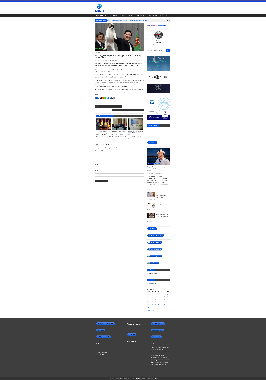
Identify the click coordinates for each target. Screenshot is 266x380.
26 (158, 304)
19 (158, 302)
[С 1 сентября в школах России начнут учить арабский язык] (151, 194)
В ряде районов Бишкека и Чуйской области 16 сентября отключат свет (128, 110)
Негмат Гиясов (106, 136)
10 (152, 299)
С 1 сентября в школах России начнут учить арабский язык (161, 195)
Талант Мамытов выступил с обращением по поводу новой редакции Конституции (103, 133)
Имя (96, 164)
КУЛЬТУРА (131, 15)
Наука (96, 48)
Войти (100, 347)
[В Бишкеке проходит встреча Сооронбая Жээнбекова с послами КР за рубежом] (119, 124)
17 (152, 302)
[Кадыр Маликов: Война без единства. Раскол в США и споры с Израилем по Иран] (158, 156)
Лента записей (102, 350)
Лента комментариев (103, 352)
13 (161, 299)
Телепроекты (133, 324)
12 (158, 299)
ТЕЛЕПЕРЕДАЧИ (112, 15)
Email (97, 170)
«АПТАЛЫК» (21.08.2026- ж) (114, 20)
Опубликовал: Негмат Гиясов (102, 60)
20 (161, 302)
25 (155, 304)
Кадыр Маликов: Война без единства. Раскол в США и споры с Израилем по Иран (158, 168)
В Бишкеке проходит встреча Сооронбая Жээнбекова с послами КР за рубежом (119, 133)
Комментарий (99, 150)
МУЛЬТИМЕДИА (140, 15)
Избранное (150, 163)
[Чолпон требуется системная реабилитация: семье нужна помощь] (151, 204)
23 (148, 304)
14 (164, 299)
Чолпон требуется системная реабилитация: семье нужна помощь (163, 205)
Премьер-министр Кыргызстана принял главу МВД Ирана (109, 106)
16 (148, 302)
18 (155, 302)
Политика (101, 48)
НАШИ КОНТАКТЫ (153, 15)
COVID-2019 (152, 228)
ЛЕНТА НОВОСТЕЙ (101, 15)
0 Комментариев (114, 60)
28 (164, 304)
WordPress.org (101, 354)
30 (148, 307)
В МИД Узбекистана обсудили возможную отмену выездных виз (135, 132)
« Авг (148, 310)
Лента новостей (156, 163)
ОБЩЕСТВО (123, 15)
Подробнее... (151, 189)
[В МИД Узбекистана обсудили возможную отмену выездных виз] (135, 124)
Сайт (96, 175)
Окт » (152, 310)
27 (161, 304)
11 (155, 299)
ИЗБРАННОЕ (152, 142)
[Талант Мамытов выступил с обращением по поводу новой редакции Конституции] (103, 124)
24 (152, 304)
